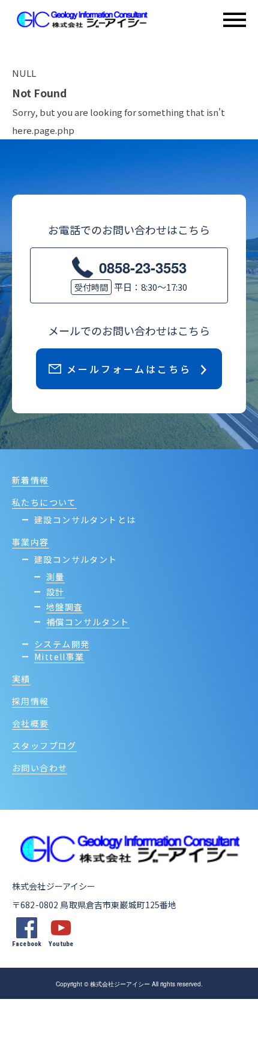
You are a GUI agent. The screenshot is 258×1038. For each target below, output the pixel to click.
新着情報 (30, 480)
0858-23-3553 (143, 267)
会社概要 (30, 723)
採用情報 (30, 701)
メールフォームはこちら (129, 369)
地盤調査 (64, 607)
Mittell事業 (59, 657)
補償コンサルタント (88, 622)
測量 (55, 577)
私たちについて (44, 502)
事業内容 (30, 542)
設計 (55, 592)
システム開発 (61, 644)
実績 (21, 679)
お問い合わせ (39, 768)
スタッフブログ (44, 745)
